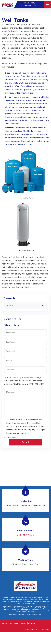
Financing (31, 623)
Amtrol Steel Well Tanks (26, 198)
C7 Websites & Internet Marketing (37, 629)
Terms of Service (20, 623)
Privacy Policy (11, 437)
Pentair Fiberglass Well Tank (25, 250)
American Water (20, 614)
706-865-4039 (30, 5)
